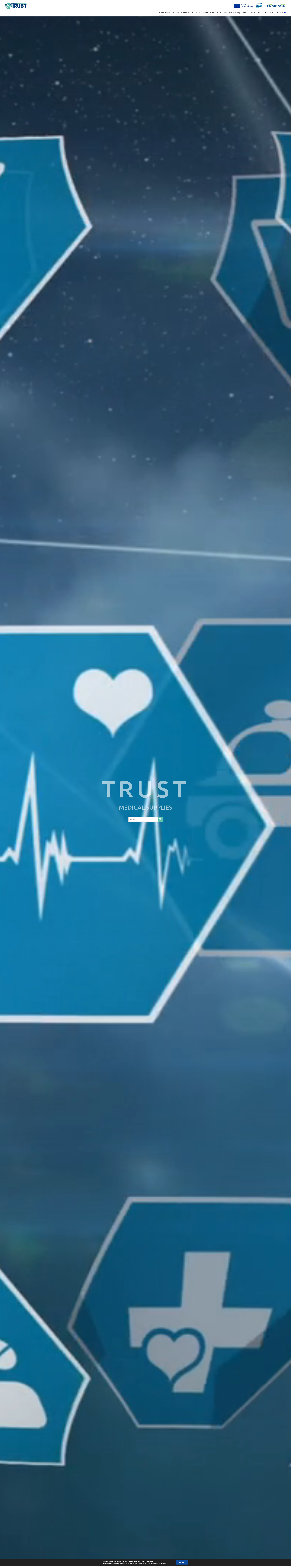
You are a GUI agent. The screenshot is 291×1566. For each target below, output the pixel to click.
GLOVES (194, 13)
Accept (181, 1562)
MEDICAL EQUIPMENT (238, 13)
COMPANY (169, 13)
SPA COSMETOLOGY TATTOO (213, 13)
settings (163, 1563)
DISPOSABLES (181, 13)
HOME (161, 13)
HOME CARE (256, 13)
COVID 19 (269, 13)
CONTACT (279, 13)
